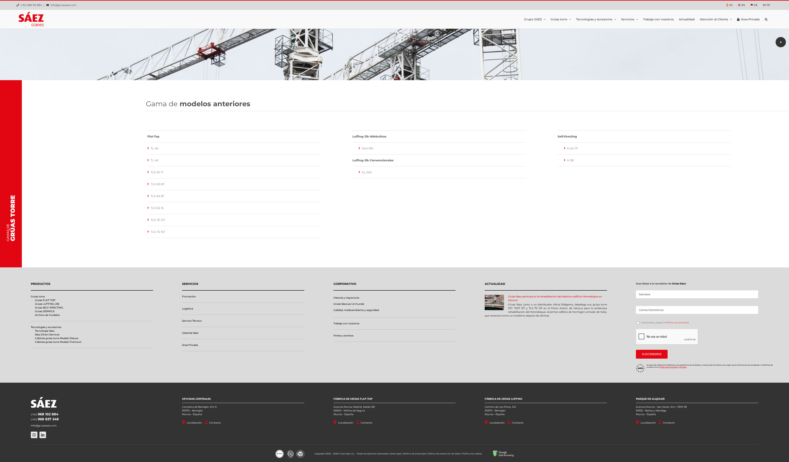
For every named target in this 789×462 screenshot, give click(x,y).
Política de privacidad (677, 322)
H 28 (570, 160)
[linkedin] (42, 435)
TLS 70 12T (158, 220)
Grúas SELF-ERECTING (49, 307)
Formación (189, 296)
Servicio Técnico (192, 320)
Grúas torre (38, 296)
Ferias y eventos (343, 335)
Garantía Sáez (190, 332)
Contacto (215, 422)
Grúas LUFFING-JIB (47, 303)
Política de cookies (472, 453)
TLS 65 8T (157, 196)
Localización (194, 422)
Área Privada (190, 344)
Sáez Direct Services (47, 334)
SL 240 (366, 172)
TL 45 (154, 160)
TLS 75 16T (158, 232)
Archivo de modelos (47, 314)
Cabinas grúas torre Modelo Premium (58, 341)
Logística (187, 308)
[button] (766, 19)
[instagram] (34, 435)
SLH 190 (367, 148)
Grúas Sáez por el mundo (348, 303)
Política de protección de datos (444, 453)
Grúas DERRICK (45, 311)
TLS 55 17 (157, 172)
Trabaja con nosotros (346, 323)
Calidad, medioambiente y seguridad (356, 310)
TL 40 (154, 148)
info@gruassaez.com (63, 5)
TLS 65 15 (157, 208)
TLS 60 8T (158, 184)
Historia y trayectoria (346, 297)
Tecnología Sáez (44, 330)
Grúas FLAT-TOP (45, 300)
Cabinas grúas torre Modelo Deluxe (56, 338)
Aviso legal (395, 453)
